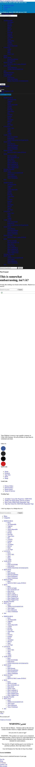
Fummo (9, 25)
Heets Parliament (12, 147)
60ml (8, 52)
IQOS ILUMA (8, 62)
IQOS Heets (7, 57)
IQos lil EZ (10, 159)
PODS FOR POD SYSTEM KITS (17, 81)
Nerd (8, 30)
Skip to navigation (5, 1)
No (3, 759)
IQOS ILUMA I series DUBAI (16, 64)
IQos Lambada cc (12, 162)
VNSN (9, 42)
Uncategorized (8, 74)
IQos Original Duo (13, 166)
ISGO (9, 27)
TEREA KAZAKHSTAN (15, 69)
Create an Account (5, 720)
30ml (8, 51)
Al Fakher (10, 22)
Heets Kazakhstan (12, 59)
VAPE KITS (7, 76)
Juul (5, 71)
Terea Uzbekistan (12, 178)
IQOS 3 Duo (11, 161)
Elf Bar (9, 24)
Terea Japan (10, 174)
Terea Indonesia (12, 67)
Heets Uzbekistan (12, 149)
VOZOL (10, 44)
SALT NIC (10, 54)
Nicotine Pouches (9, 72)
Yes (1, 759)
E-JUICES (7, 47)
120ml (9, 49)
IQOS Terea (7, 66)
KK (8, 113)
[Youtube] (3, 464)
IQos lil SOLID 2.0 (13, 157)
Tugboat (9, 36)
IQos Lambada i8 (12, 164)
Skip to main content (17, 1)
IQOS (5, 56)
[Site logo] (6, 14)
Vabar (9, 39)
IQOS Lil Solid (12, 156)
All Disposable (8, 20)
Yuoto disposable (12, 46)
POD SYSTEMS (12, 79)
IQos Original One (12, 167)
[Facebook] (3, 448)
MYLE (9, 29)
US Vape (10, 37)
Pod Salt (9, 32)
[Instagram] (3, 453)
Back (9, 522)
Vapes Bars (10, 41)
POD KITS (10, 77)
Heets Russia (11, 61)
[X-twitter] (3, 458)
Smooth (9, 34)
